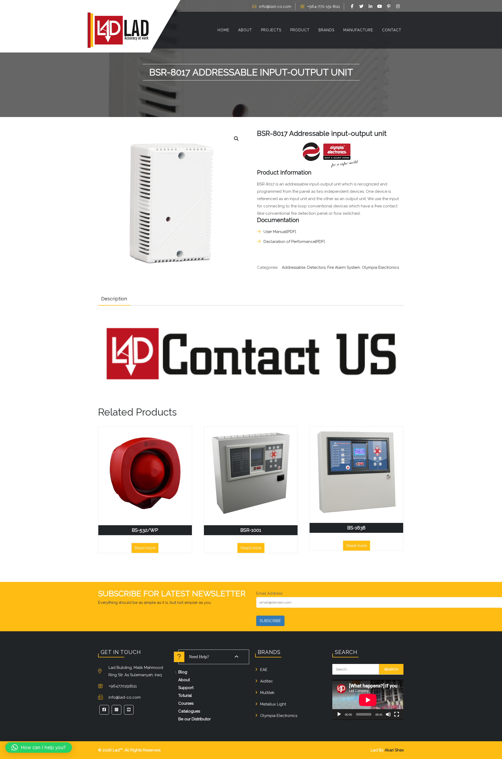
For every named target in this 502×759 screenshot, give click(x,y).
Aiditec (266, 681)
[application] (367, 700)
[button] (236, 138)
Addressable (293, 267)
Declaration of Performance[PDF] (294, 241)
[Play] (339, 714)
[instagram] (399, 6)
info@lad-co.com (275, 6)
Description (114, 298)
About (184, 680)
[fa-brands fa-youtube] (380, 6)
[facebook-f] (353, 6)
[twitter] (362, 6)
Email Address (269, 593)
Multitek (267, 692)
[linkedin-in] (371, 6)
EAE (263, 669)
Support (185, 687)
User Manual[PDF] (280, 231)
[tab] (114, 299)
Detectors (316, 267)
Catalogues (189, 711)
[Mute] (388, 714)
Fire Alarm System (343, 267)
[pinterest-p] (389, 6)
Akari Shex (394, 750)
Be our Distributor (194, 719)
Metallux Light (273, 704)
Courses (185, 703)
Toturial (185, 695)
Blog (182, 672)
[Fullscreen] (396, 714)
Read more (145, 548)
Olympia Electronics (380, 267)
